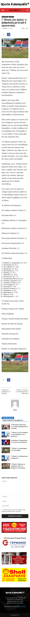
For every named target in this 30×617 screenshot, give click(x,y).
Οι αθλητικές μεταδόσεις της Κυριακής (6, 391)
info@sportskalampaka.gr (19, 606)
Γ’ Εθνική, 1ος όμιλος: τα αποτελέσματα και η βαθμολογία (22, 391)
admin (5, 28)
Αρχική (3, 14)
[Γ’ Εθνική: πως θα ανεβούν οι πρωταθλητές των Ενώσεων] (6, 434)
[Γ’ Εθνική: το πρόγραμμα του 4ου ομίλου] (6, 450)
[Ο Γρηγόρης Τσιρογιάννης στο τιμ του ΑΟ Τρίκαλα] (6, 442)
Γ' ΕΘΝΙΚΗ (17, 14)
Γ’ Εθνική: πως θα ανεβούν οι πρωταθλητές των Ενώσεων (19, 434)
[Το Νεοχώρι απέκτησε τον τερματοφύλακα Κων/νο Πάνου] (6, 426)
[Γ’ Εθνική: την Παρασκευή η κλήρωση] (6, 458)
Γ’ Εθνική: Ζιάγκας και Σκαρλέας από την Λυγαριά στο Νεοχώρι (18, 466)
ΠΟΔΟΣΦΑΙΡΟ (10, 14)
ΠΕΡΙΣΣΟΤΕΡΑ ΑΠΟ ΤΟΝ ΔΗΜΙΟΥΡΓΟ (13, 420)
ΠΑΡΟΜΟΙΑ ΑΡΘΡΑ (8, 418)
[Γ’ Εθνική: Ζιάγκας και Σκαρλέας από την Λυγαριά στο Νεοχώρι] (6, 466)
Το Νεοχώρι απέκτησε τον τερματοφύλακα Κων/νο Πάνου (19, 426)
